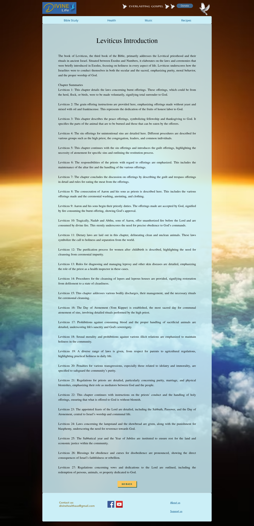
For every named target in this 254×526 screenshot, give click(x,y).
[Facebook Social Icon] (110, 504)
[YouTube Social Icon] (119, 504)
